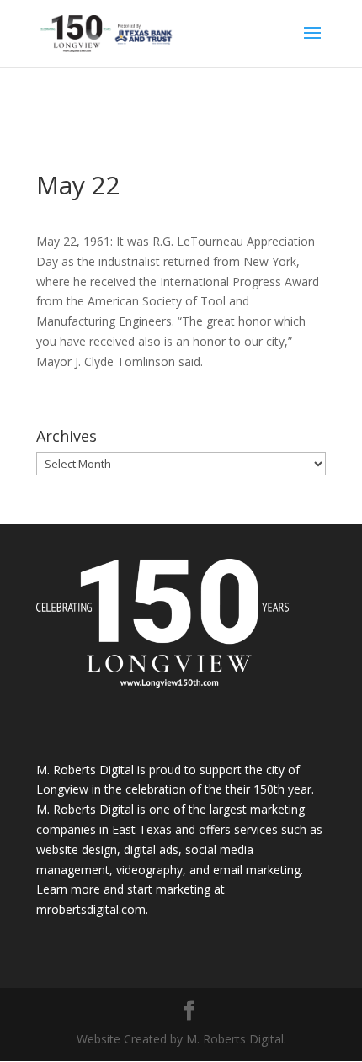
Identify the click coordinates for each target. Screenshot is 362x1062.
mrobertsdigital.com (91, 909)
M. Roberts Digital (85, 770)
